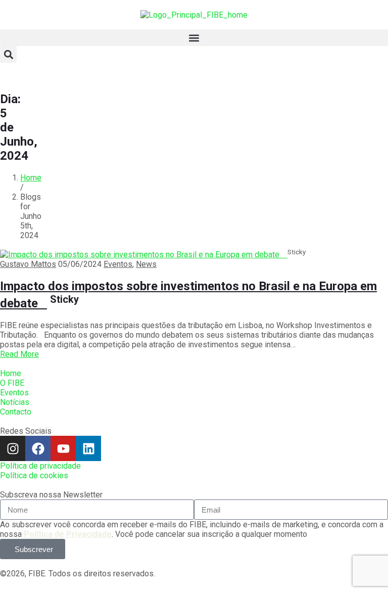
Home (30, 178)
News (146, 264)
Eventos (118, 264)
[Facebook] (38, 448)
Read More (19, 354)
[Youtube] (63, 448)
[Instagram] (12, 448)
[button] (194, 37)
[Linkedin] (88, 448)
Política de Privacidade (68, 534)
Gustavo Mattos (28, 264)
